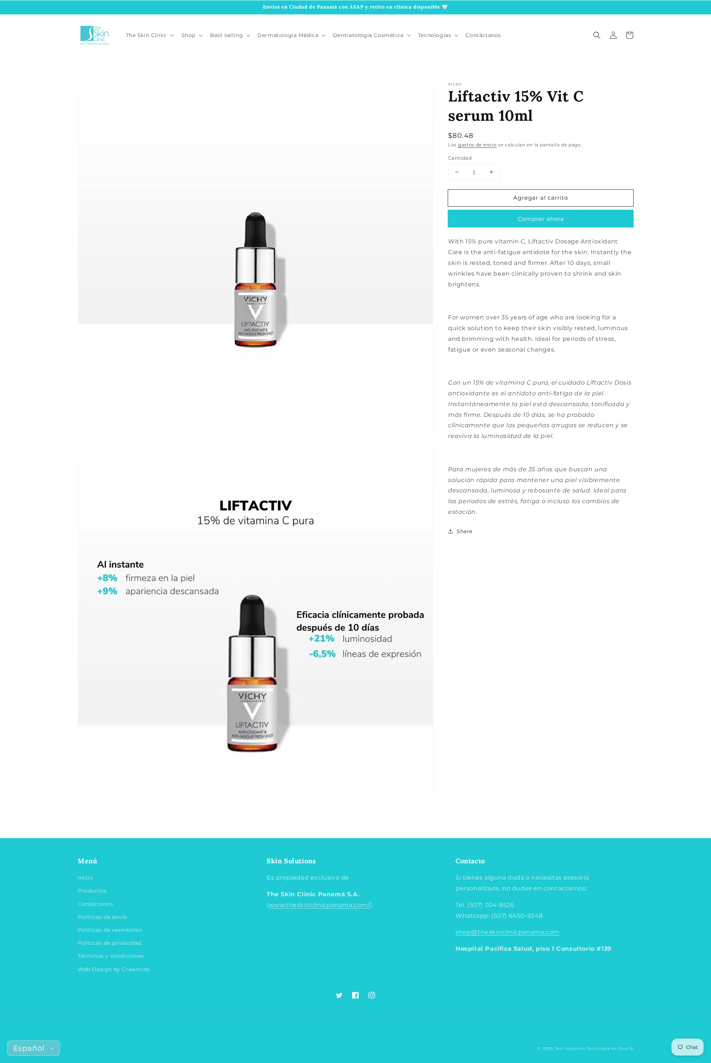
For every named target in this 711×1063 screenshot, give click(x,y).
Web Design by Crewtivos (114, 969)
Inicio (85, 877)
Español (28, 1048)
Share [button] (465, 531)
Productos (92, 890)
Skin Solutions (570, 1048)
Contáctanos (95, 904)
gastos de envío (477, 144)
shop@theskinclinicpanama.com (507, 932)
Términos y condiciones (111, 956)
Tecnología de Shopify (610, 1048)
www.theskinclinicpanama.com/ (319, 904)
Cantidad (460, 157)
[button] (597, 35)
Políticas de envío (102, 917)
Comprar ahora (541, 218)
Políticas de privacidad (109, 943)
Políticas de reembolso (110, 930)
